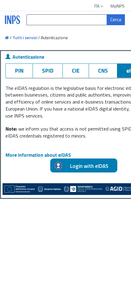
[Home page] (7, 37)
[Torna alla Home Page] (12, 23)
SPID (47, 70)
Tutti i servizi (24, 37)
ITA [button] (97, 6)
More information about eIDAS (38, 155)
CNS (103, 70)
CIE (76, 70)
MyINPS (118, 6)
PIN (19, 70)
